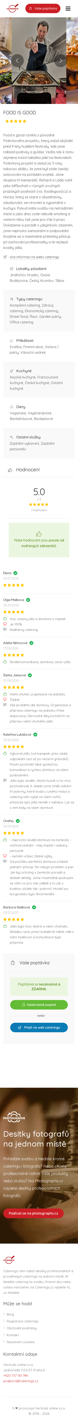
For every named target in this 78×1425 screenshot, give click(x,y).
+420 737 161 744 (15, 1375)
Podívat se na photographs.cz (33, 1213)
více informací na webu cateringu (34, 257)
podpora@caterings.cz (20, 1381)
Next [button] (60, 60)
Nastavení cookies (21, 1342)
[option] (39, 60)
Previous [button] (17, 60)
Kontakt (13, 1335)
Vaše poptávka (45, 8)
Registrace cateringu (23, 1321)
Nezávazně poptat (41, 1005)
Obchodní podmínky (22, 1328)
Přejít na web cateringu (41, 1027)
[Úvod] (10, 8)
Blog (10, 1314)
